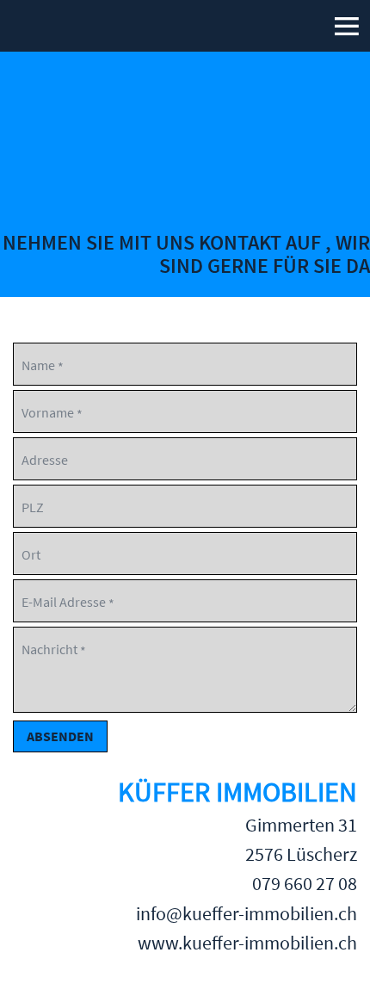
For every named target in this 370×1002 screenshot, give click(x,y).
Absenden (60, 736)
